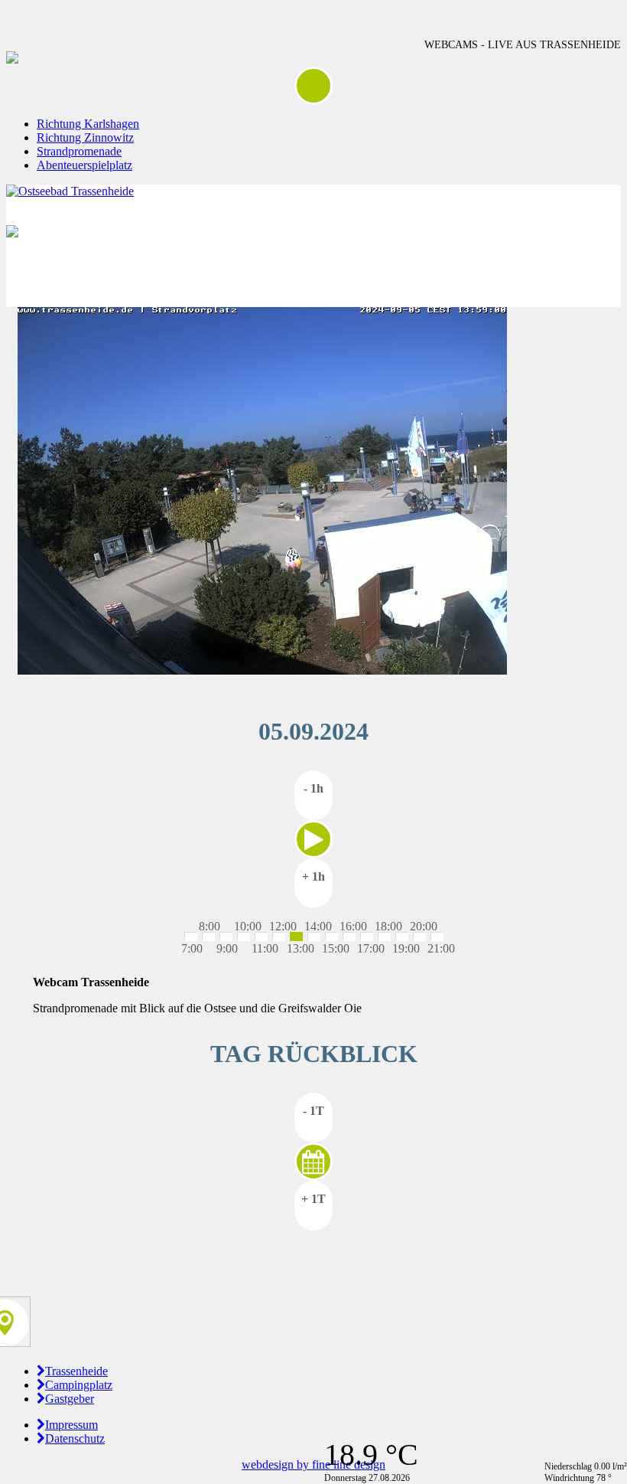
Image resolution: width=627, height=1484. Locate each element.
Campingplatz (78, 1384)
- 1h (313, 788)
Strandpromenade (79, 151)
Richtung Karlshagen (88, 123)
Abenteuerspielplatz (84, 165)
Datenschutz (75, 1438)
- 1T (313, 1110)
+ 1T (313, 1198)
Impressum (71, 1424)
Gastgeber (69, 1398)
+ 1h (313, 876)
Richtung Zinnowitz (85, 137)
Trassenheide (76, 1371)
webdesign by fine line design (313, 1464)
